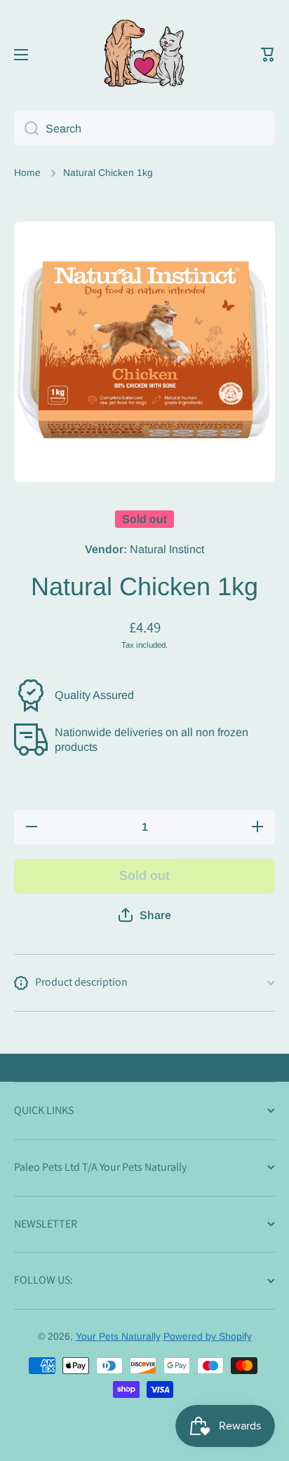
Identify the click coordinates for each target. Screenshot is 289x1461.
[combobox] (144, 128)
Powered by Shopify (207, 1336)
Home (27, 173)
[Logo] (144, 54)
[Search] (26, 128)
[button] (268, 55)
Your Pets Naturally (118, 1336)
